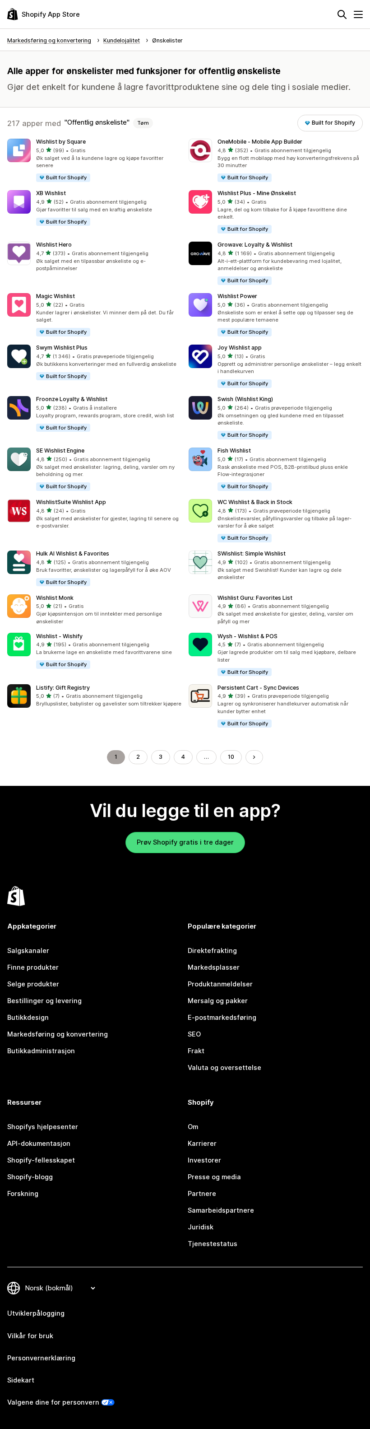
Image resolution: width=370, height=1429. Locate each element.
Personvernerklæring (41, 1358)
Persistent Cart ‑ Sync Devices (258, 687)
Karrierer (202, 1143)
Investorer (204, 1160)
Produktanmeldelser (220, 984)
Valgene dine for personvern (53, 1402)
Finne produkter (33, 967)
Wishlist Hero (54, 244)
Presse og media (214, 1177)
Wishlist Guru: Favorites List (254, 597)
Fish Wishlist (234, 450)
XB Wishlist (51, 193)
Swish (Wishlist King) (245, 399)
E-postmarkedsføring (222, 1017)
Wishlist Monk (55, 597)
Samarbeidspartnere (221, 1210)
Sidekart (20, 1380)
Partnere (202, 1194)
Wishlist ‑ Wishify (59, 636)
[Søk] (342, 14)
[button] (94, 161)
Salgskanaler (28, 951)
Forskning (22, 1194)
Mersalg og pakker (218, 1001)
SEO (194, 1034)
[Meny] (358, 14)
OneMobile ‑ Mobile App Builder (259, 141)
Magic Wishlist (55, 296)
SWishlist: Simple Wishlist (251, 553)
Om (193, 1127)
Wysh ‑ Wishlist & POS (247, 636)
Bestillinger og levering (44, 1001)
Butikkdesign (28, 1017)
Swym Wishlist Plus (62, 347)
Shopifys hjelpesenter (42, 1127)
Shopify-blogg (30, 1177)
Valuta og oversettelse (224, 1068)
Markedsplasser (214, 967)
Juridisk (200, 1227)
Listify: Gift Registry (63, 687)
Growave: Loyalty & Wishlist (254, 244)
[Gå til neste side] (254, 757)
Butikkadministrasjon (41, 1051)
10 (231, 756)
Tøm (143, 123)
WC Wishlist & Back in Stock (254, 502)
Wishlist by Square (61, 141)
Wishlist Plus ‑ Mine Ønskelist (256, 193)
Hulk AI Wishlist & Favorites (72, 553)
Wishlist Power (237, 296)
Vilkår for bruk (30, 1336)
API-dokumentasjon (38, 1143)
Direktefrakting (212, 951)
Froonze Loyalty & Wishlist (71, 399)
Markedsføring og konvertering (57, 1034)
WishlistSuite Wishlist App (71, 502)
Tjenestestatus (212, 1244)
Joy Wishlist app (239, 347)
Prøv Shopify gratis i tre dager (185, 842)
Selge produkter (33, 984)
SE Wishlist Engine (60, 450)
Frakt (196, 1051)
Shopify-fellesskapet (41, 1160)
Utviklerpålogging (36, 1313)
